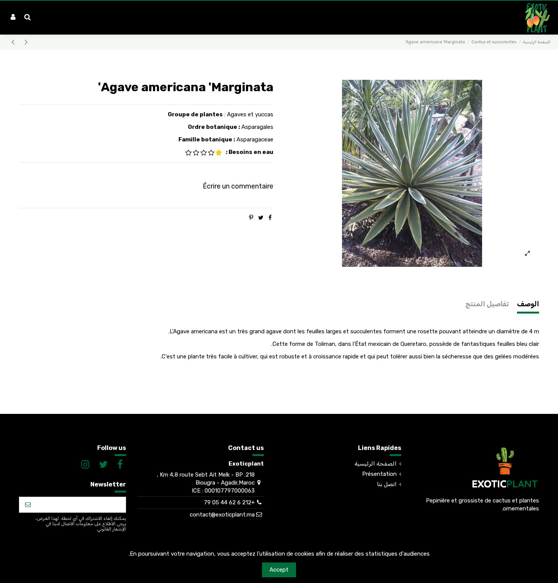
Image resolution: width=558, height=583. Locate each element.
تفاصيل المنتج (487, 304)
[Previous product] (25, 42)
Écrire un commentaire (238, 186)
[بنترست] (251, 217)
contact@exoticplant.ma (222, 514)
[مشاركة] (270, 217)
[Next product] (13, 42)
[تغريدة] (260, 217)
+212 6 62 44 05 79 (229, 502)
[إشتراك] (27, 505)
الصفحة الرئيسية (376, 463)
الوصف (528, 304)
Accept (279, 569)
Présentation (379, 474)
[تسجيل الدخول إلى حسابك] (13, 18)
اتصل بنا (387, 484)
